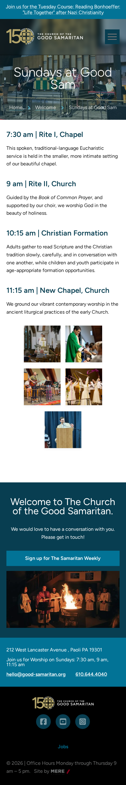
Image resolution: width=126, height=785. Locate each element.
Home (16, 107)
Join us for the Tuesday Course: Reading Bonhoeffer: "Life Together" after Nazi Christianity (63, 9)
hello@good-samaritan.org (36, 674)
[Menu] (112, 36)
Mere (56, 772)
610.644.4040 (91, 674)
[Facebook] (43, 721)
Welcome (45, 107)
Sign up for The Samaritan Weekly (63, 558)
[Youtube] (63, 721)
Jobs (63, 746)
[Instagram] (82, 721)
